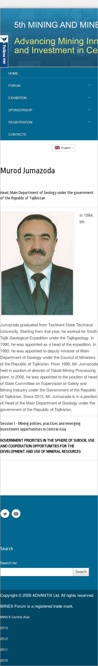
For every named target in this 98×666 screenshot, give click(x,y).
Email (16, 513)
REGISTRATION (16, 124)
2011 (4, 649)
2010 (4, 660)
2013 (4, 627)
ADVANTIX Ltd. (46, 595)
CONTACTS (17, 134)
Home (13, 73)
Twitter (5, 513)
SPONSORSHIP (16, 111)
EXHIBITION (13, 99)
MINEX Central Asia (15, 616)
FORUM (10, 87)
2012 (4, 638)
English (65, 147)
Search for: (9, 562)
